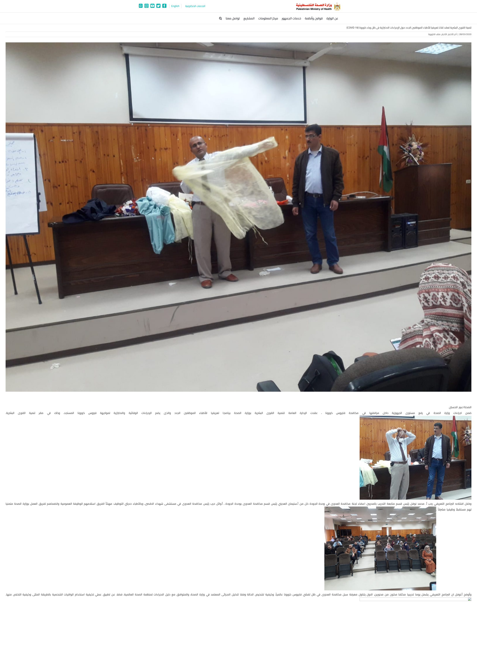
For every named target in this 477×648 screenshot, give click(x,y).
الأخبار (444, 34)
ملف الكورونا (434, 34)
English (175, 6)
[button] (220, 18)
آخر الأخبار (452, 34)
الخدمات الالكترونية (195, 6)
